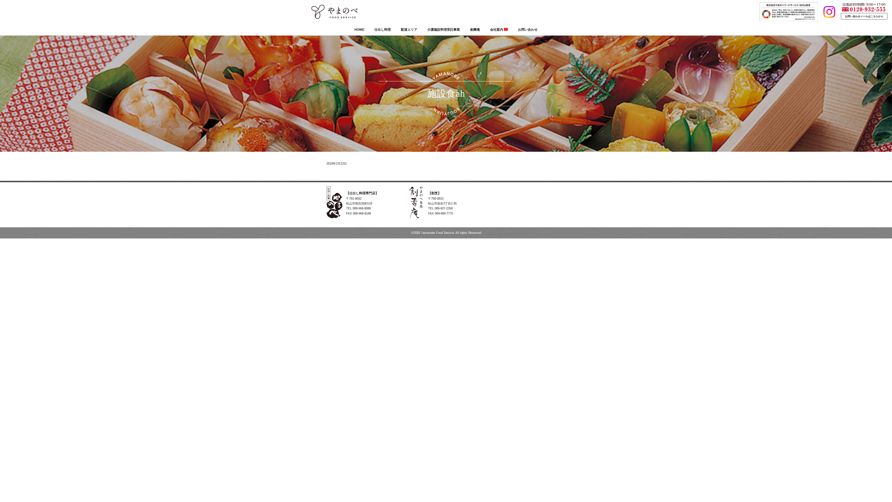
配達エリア (409, 29)
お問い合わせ (528, 29)
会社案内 (496, 29)
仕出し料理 (382, 29)
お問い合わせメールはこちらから (864, 16)
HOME (359, 29)
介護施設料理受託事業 (443, 29)
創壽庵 (475, 29)
